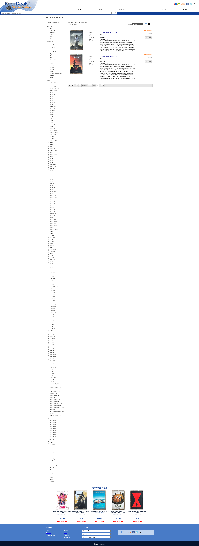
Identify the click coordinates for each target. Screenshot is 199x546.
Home (80, 9)
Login (185, 9)
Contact (163, 9)
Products (122, 9)
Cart (143, 9)
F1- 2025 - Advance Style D (108, 32)
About (100, 9)
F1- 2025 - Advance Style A (108, 56)
